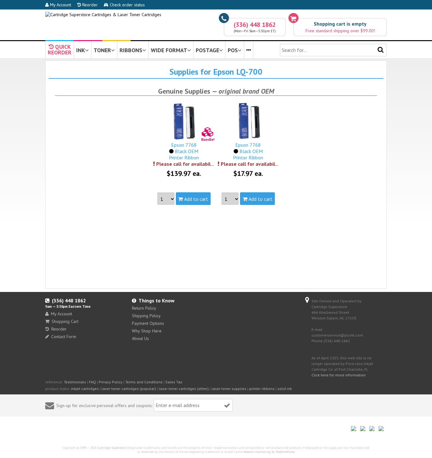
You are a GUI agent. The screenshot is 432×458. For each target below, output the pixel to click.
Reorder (89, 5)
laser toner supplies (229, 388)
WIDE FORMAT (169, 50)
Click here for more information (339, 375)
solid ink (284, 388)
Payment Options (148, 323)
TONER (102, 50)
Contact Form (63, 336)
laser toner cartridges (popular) (129, 388)
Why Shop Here (147, 331)
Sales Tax (173, 382)
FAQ (92, 382)
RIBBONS (131, 50)
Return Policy (144, 308)
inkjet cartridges (85, 388)
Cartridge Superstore (111, 448)
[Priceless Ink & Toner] (103, 14)
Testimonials (75, 382)
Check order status (126, 5)
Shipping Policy (146, 316)
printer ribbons (262, 388)
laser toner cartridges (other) (184, 388)
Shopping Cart (65, 321)
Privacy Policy (110, 382)
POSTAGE (207, 50)
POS (233, 50)
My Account (60, 5)
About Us (140, 338)
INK (80, 50)
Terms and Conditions (144, 382)
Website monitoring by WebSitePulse (268, 452)
